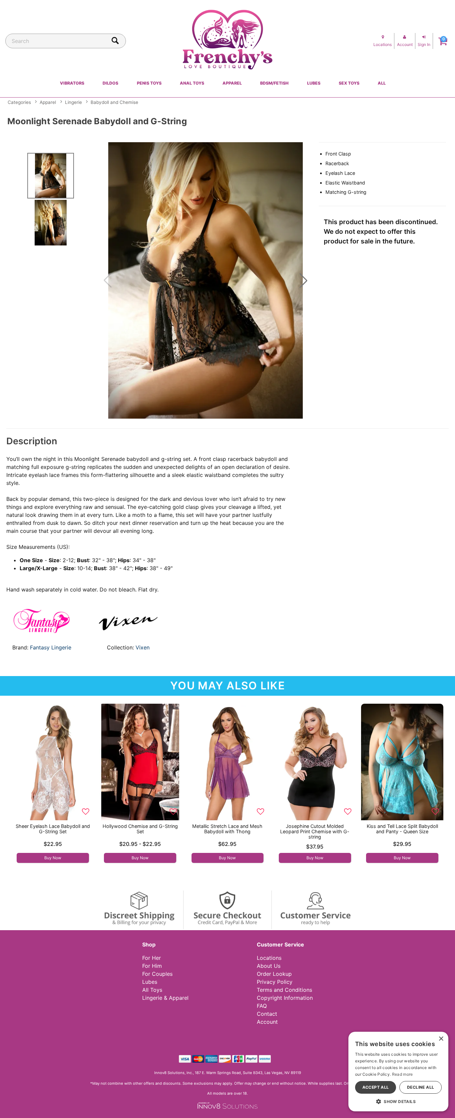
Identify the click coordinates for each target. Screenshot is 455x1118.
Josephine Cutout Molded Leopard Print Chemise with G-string (314, 831)
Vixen (143, 647)
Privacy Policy (274, 981)
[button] (303, 280)
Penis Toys (149, 83)
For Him (152, 965)
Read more (402, 1074)
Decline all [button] (420, 1087)
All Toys (152, 989)
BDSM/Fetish (274, 83)
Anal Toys (192, 83)
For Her (151, 957)
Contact (267, 1013)
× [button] (440, 1038)
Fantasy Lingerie (50, 647)
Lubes (313, 83)
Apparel (232, 83)
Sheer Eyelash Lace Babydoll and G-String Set (53, 828)
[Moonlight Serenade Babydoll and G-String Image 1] (205, 280)
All (382, 83)
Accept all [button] (375, 1087)
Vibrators (72, 83)
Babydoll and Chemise (114, 102)
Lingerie (73, 102)
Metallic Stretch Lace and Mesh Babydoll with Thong (227, 828)
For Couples (157, 973)
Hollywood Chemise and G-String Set (140, 828)
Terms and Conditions (284, 989)
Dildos (110, 83)
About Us (268, 965)
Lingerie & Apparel (165, 997)
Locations (269, 957)
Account (267, 1021)
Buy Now (52, 857)
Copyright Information (285, 997)
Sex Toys (349, 83)
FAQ (262, 1005)
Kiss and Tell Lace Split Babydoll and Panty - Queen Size (402, 828)
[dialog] (398, 1071)
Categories (19, 102)
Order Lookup (274, 973)
